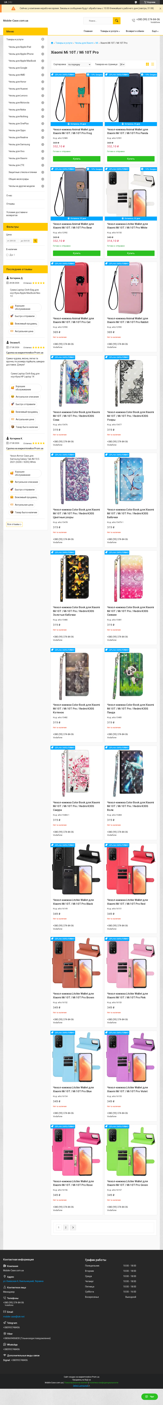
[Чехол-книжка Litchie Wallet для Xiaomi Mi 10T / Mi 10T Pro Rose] (77, 1151)
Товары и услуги (109, 31)
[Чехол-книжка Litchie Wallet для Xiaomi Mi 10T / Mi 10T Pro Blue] (77, 1057)
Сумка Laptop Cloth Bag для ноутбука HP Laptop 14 (25, 375)
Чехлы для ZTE (16, 165)
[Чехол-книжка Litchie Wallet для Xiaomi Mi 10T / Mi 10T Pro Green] (131, 1151)
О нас (9, 195)
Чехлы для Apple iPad (20, 47)
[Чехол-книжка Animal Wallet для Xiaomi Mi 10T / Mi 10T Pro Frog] (77, 99)
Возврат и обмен (135, 31)
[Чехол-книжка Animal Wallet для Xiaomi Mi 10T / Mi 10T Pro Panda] (131, 99)
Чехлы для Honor (17, 81)
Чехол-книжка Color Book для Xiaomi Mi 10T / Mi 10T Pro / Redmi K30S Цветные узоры (76, 513)
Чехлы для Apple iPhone (21, 54)
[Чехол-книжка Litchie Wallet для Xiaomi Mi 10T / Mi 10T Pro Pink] (131, 963)
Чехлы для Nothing (18, 116)
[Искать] (116, 20)
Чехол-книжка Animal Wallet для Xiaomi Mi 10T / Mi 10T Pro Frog (73, 131)
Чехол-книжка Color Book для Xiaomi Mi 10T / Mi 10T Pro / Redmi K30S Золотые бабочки (76, 611)
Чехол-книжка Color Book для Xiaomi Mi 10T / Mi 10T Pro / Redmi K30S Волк (130, 806)
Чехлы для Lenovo (18, 95)
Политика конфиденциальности (103, 1383)
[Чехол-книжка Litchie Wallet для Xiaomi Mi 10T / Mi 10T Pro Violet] (131, 1057)
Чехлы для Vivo (17, 151)
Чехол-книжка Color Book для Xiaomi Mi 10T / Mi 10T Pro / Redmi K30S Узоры (130, 415)
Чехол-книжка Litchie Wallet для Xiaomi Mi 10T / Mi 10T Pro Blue (73, 1089)
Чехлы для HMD (17, 75)
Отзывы (10, 204)
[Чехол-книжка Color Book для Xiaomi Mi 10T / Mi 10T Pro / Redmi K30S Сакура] (77, 772)
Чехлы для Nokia (17, 109)
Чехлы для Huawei (18, 88)
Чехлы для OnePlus (19, 123)
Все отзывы (13, 524)
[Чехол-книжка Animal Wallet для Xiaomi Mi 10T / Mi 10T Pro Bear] (77, 193)
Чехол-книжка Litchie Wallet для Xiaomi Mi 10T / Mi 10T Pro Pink (127, 995)
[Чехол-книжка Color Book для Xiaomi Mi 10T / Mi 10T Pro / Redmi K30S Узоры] (131, 382)
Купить (77, 159)
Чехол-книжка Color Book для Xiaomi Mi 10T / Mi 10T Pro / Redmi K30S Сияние (130, 611)
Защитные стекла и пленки (23, 172)
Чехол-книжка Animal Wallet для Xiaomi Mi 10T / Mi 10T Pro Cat (73, 320)
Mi (97, 43)
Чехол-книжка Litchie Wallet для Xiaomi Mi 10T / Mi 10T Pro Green (127, 1183)
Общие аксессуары (19, 179)
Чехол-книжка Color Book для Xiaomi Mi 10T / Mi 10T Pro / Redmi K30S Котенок (76, 708)
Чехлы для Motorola (19, 102)
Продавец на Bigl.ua (81, 1380)
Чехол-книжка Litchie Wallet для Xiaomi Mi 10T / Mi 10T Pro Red (127, 901)
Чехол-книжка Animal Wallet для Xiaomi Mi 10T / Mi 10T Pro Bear (73, 225)
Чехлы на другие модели (22, 186)
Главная (88, 31)
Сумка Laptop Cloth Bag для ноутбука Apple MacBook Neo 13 (25, 293)
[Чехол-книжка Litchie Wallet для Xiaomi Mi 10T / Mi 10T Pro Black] (77, 869)
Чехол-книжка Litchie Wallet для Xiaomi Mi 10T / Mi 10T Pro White (127, 225)
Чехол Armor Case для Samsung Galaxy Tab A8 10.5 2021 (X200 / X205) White (24, 459)
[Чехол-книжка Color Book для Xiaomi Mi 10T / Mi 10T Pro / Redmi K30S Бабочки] (131, 479)
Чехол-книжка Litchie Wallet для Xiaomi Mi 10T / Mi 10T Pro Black (73, 901)
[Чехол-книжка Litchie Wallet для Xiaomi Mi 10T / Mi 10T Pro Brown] (77, 963)
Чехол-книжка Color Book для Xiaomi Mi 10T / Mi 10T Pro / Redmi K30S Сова (76, 415)
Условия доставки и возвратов (16, 214)
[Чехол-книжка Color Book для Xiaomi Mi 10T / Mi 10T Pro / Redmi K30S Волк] (131, 772)
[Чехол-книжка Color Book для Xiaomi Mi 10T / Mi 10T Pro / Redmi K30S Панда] (131, 674)
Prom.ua (95, 1377)
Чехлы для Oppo (17, 130)
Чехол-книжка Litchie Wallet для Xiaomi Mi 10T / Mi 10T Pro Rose (73, 1183)
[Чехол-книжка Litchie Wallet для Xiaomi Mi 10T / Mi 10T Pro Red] (131, 869)
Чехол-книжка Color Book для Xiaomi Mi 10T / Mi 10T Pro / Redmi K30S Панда (130, 708)
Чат (152, 1396)
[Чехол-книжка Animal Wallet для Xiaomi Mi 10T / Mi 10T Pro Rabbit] (131, 288)
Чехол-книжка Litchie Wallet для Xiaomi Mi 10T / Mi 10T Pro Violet (127, 1089)
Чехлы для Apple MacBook (22, 61)
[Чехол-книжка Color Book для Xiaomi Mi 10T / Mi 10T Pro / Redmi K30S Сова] (77, 382)
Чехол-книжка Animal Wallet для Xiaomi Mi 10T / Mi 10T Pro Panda (127, 131)
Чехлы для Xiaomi (84, 43)
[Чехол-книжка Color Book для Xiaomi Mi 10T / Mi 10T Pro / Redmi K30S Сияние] (131, 577)
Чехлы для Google (18, 68)
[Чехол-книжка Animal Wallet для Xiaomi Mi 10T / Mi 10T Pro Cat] (77, 288)
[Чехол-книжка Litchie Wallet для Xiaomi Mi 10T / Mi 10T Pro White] (131, 193)
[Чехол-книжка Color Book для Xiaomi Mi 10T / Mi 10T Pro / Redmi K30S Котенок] (77, 674)
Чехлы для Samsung (19, 144)
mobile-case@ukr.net (14, 1316)
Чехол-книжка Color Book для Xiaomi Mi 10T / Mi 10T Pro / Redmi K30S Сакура (76, 806)
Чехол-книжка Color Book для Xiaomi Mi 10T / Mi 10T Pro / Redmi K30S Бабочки (130, 513)
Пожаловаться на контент (76, 1383)
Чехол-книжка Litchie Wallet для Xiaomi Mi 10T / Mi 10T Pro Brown (73, 995)
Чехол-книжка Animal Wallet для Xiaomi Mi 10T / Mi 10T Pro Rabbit (127, 320)
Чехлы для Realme (18, 137)
